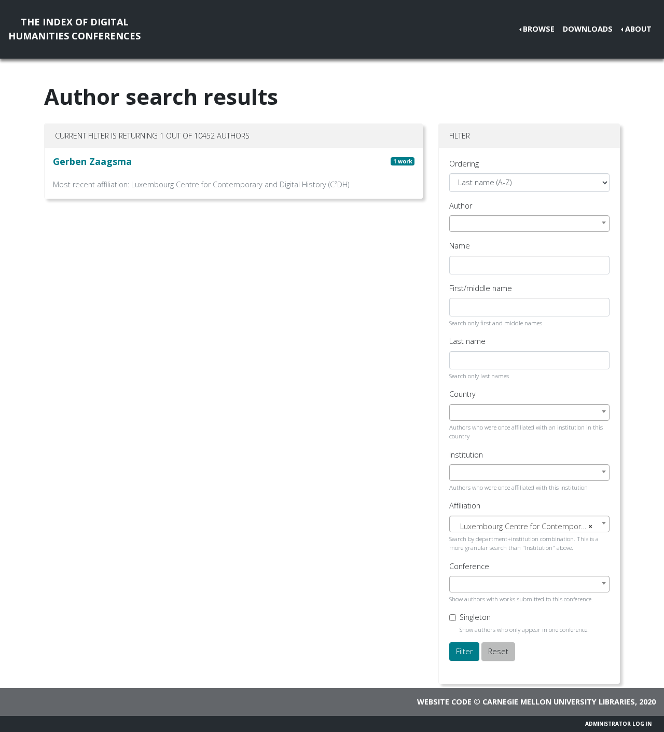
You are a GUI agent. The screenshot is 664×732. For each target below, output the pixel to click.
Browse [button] (539, 29)
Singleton (475, 617)
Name (459, 246)
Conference (469, 566)
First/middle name (480, 288)
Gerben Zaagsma (92, 161)
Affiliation (464, 505)
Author (460, 206)
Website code (444, 702)
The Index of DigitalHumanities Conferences (74, 29)
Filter (464, 651)
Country (462, 394)
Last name (467, 341)
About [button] (638, 29)
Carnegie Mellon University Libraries (558, 702)
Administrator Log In (618, 723)
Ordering (464, 164)
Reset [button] (498, 651)
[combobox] (529, 223)
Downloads (588, 29)
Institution (466, 455)
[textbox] (529, 526)
